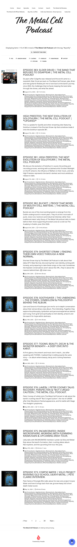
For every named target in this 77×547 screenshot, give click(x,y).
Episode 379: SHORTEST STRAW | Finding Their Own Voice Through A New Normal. (47, 254)
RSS (12, 58)
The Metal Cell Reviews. (60, 8)
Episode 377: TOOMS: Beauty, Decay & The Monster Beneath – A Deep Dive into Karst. (48, 346)
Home (12, 8)
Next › (52, 521)
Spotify (65, 58)
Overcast (43, 58)
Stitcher (34, 61)
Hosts (33, 8)
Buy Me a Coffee (32, 12)
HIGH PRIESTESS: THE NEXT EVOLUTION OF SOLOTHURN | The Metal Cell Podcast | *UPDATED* (47, 118)
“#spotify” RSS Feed (39, 52)
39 (44, 521)
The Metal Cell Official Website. (16, 12)
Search (48, 8)
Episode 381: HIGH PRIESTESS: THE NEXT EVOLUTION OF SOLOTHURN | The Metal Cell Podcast (46, 159)
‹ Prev (25, 521)
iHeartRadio (55, 58)
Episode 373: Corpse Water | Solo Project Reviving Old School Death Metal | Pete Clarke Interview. (49, 474)
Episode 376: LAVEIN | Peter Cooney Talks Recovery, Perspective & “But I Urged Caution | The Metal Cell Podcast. (48, 390)
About (19, 8)
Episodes (26, 8)
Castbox (33, 58)
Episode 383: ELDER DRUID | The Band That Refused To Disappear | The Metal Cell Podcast (49, 72)
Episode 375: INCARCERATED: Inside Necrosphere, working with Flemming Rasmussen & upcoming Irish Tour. (47, 433)
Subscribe (67, 12)
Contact (40, 8)
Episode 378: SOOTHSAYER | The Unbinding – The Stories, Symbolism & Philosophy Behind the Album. (49, 300)
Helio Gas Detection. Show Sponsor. (51, 12)
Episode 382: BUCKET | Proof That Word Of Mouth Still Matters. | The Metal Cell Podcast (49, 205)
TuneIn (44, 61)
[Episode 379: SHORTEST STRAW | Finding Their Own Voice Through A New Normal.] (9, 258)
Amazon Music (22, 58)
